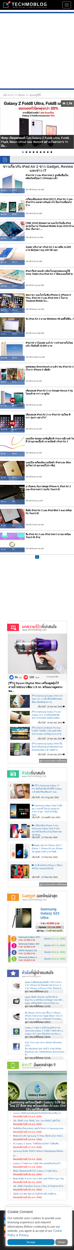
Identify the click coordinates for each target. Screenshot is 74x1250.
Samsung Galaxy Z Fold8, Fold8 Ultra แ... (45, 1030)
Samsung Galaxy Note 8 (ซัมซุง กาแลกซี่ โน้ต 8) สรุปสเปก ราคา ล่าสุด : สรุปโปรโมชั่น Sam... (47, 810)
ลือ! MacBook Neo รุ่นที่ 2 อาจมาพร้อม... (44, 1048)
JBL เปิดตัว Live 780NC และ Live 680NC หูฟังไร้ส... (37, 1120)
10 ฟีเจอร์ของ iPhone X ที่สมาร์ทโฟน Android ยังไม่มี (47, 867)
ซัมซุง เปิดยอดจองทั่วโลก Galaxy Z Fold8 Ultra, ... (36, 1171)
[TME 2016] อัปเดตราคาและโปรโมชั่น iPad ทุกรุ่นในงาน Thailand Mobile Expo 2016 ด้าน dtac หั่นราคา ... (50, 226)
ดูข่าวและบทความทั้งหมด (53, 760)
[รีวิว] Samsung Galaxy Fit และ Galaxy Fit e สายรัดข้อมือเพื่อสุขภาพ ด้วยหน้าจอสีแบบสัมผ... (46, 715)
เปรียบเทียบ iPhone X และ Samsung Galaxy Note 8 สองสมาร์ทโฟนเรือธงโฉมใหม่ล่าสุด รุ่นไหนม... (47, 830)
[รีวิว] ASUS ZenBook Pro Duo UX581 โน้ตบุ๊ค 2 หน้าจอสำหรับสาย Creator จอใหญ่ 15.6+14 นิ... (47, 731)
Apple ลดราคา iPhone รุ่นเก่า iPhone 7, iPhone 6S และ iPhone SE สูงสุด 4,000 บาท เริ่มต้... (47, 848)
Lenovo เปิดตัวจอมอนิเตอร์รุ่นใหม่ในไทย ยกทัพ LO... (38, 1113)
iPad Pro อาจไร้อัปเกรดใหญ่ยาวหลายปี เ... (45, 1000)
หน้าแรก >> (10, 95)
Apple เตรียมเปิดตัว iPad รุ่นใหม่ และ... (43, 1003)
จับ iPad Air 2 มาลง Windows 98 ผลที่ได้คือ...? (50, 318)
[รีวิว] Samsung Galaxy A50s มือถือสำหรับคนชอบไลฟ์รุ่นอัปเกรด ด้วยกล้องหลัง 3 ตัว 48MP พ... (47, 746)
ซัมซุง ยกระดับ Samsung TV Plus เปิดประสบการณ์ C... (39, 1136)
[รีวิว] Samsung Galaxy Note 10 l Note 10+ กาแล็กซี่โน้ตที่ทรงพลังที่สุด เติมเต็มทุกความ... (47, 699)
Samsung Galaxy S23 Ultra (49, 913)
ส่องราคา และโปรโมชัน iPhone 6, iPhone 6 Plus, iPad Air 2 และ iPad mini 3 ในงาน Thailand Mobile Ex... (48, 298)
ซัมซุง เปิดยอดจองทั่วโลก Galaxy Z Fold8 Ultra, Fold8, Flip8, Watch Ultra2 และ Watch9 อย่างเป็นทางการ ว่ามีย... (35, 141)
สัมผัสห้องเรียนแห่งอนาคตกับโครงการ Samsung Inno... (39, 1128)
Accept (31, 1242)
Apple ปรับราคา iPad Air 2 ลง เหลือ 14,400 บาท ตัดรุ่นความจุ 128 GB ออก (48, 248)
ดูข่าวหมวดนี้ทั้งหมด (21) (36, 991)
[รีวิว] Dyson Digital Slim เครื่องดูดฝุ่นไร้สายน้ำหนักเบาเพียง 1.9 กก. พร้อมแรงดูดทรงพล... (35, 687)
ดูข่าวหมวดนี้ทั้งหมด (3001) (38, 1022)
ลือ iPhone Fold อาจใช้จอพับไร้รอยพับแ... (44, 1019)
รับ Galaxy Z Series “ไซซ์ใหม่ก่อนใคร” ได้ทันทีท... (36, 1143)
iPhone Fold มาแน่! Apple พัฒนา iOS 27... (44, 1016)
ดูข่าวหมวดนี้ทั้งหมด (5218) (38, 1058)
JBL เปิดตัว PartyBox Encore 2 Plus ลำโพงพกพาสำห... (39, 1186)
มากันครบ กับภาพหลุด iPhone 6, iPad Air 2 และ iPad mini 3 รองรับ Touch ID (48, 488)
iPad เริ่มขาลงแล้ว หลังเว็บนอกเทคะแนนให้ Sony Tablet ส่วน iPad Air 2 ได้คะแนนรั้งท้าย (49, 272)
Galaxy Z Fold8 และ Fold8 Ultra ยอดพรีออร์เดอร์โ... (37, 1163)
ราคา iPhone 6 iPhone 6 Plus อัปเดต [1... (44, 988)
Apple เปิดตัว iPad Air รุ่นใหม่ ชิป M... (42, 997)
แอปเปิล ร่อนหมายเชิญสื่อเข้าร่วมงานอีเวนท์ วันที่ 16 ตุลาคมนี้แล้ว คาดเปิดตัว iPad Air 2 (50, 440)
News (22, 95)
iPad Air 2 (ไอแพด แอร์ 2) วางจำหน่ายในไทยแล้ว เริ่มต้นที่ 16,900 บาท (49, 344)
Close (61, 1242)
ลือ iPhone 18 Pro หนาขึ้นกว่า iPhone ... (44, 1013)
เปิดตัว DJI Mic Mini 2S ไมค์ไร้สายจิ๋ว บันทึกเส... (35, 1194)
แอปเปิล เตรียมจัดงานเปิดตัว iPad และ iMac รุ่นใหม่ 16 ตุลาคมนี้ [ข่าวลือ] (48, 464)
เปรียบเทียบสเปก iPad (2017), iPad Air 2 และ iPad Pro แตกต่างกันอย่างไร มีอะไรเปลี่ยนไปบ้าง (49, 202)
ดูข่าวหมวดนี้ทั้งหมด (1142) (38, 1006)
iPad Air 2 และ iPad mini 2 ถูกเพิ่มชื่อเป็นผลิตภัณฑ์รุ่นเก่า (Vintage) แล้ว (47, 177)
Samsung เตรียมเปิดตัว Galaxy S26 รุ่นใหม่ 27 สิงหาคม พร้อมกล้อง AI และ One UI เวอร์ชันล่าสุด (37, 1106)
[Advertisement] (37, 51)
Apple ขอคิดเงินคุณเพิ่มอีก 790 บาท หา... (44, 982)
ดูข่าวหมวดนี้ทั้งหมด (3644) (38, 1037)
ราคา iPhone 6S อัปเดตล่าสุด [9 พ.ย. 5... (44, 985)
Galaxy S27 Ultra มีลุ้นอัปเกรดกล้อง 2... (43, 1034)
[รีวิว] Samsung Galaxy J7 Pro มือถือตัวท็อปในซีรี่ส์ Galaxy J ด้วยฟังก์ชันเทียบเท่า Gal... (47, 788)
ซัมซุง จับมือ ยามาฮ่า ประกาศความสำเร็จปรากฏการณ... (39, 1178)
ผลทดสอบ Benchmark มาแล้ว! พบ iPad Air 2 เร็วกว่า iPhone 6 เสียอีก (50, 368)
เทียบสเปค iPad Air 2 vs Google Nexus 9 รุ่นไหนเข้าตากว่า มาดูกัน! (49, 392)
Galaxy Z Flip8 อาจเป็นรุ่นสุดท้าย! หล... (43, 1027)
